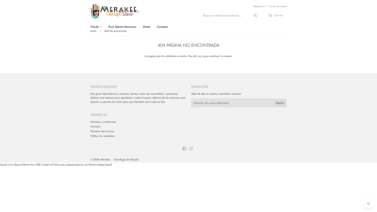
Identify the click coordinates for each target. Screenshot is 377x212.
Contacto (162, 27)
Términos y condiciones (103, 122)
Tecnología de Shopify (126, 159)
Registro (280, 103)
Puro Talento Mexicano (122, 27)
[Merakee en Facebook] (184, 149)
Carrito (278, 15)
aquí (200, 56)
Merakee (105, 159)
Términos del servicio (102, 131)
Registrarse (259, 6)
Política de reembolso (102, 136)
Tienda (94, 27)
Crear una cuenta (278, 6)
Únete (146, 27)
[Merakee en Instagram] (191, 149)
